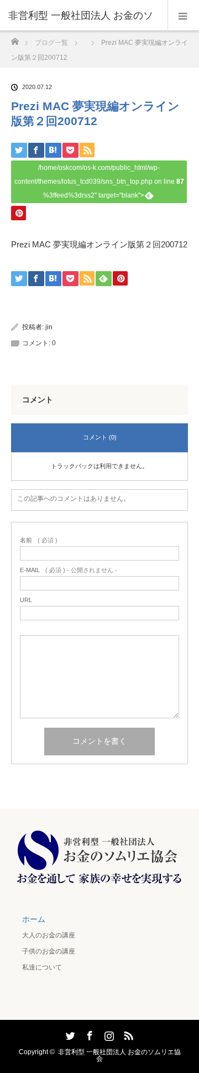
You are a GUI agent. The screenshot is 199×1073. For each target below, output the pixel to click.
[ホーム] (14, 38)
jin (49, 327)
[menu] (183, 15)
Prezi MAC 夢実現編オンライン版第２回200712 (99, 244)
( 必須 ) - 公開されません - (68, 570)
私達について (42, 967)
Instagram (108, 1033)
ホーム (33, 919)
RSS (127, 1033)
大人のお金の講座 (48, 935)
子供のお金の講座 (48, 951)
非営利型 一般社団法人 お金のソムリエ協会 (119, 1055)
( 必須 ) (38, 540)
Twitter (69, 1033)
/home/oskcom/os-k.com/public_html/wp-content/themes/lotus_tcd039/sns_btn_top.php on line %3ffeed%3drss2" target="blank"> (99, 181)
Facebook (88, 1033)
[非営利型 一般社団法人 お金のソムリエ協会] (99, 884)
